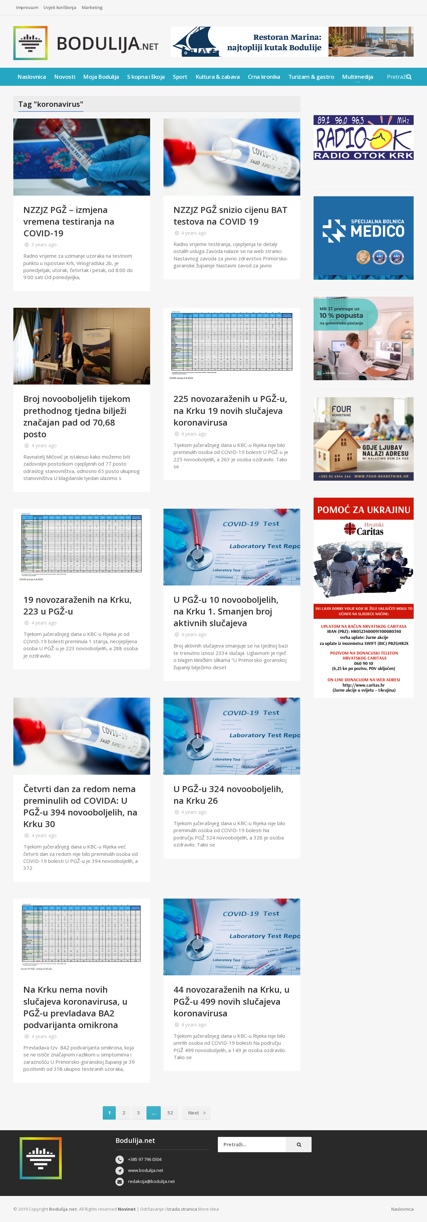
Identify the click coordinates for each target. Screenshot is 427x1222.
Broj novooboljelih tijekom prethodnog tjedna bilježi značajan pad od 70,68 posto (76, 416)
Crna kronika (264, 76)
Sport (180, 76)
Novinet (127, 1209)
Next (194, 1113)
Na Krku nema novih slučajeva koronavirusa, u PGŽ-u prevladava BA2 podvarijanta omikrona (75, 1006)
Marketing (92, 7)
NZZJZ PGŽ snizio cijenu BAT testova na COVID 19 (230, 215)
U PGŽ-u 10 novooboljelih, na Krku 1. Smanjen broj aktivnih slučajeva (226, 611)
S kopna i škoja (146, 76)
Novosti (64, 76)
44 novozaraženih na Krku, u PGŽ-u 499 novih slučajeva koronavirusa (231, 1001)
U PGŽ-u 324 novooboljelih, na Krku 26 (228, 794)
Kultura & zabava (217, 76)
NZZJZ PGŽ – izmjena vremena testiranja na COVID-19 (68, 221)
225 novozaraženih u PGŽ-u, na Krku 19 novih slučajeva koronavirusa (230, 410)
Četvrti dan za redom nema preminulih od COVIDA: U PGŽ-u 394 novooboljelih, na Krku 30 (80, 806)
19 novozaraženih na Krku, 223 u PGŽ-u (77, 605)
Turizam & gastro (311, 76)
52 (169, 1113)
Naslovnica (31, 76)
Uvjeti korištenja (59, 7)
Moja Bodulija (101, 76)
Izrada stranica (182, 1209)
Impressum (27, 7)
